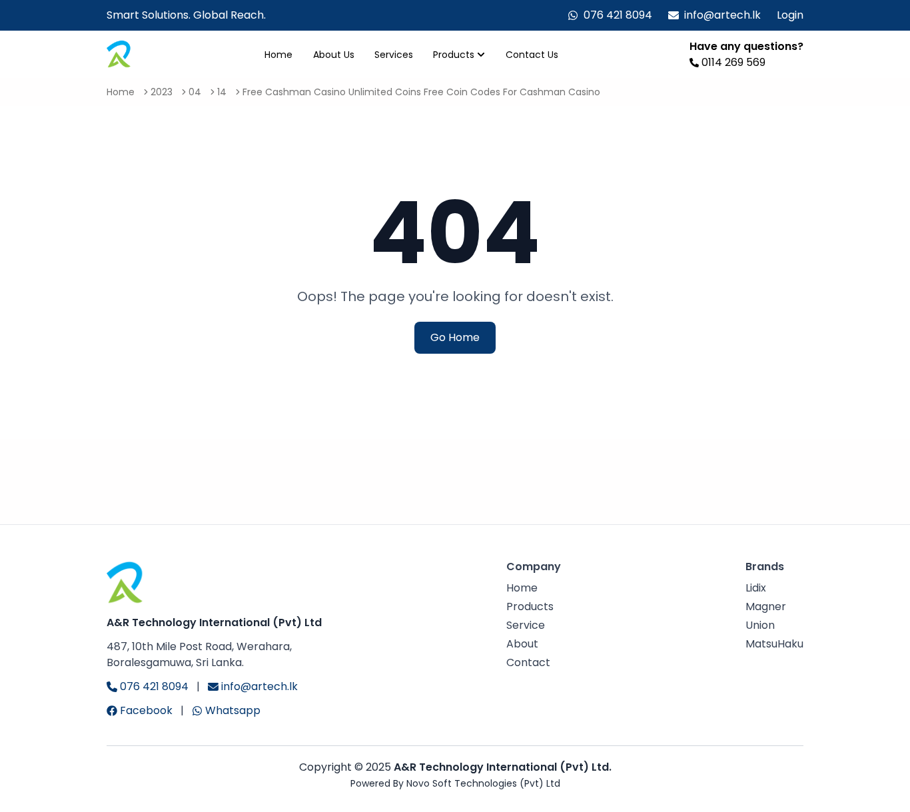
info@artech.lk (722, 15)
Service (525, 625)
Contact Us (532, 54)
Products (453, 54)
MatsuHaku (774, 643)
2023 (162, 92)
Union (760, 625)
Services (393, 54)
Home (278, 54)
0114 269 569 (733, 62)
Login (790, 15)
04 (195, 92)
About (522, 643)
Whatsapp (232, 710)
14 (222, 92)
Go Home (455, 337)
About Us (333, 54)
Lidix (755, 588)
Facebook (146, 710)
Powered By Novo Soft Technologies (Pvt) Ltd (455, 783)
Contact (528, 662)
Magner (765, 606)
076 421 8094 (618, 15)
